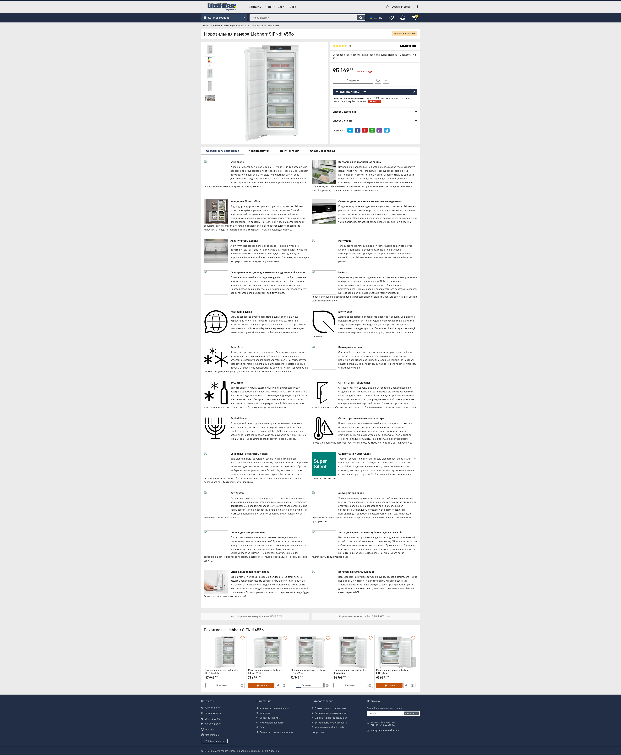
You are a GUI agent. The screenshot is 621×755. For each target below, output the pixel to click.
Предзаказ (353, 80)
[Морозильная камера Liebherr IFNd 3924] (353, 652)
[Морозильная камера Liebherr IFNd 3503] (395, 652)
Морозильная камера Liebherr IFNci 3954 (308, 673)
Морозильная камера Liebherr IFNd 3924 (350, 673)
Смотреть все (318, 732)
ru (380, 17)
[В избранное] (378, 80)
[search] (361, 17)
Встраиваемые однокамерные (331, 722)
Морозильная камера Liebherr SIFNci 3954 (265, 673)
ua (375, 17)
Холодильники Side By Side (329, 727)
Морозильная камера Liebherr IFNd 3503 (393, 673)
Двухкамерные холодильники (331, 708)
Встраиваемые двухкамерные (331, 713)
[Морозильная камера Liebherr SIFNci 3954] (267, 652)
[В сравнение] (386, 80)
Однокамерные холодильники (331, 717)
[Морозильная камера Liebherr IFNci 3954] (310, 652)
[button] (298, 687)
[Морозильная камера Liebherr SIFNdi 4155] (225, 652)
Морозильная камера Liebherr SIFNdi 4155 (222, 673)
